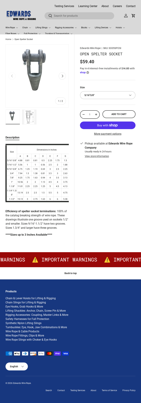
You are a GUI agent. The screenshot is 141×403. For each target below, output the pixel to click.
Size (82, 87)
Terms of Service (109, 390)
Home (8, 39)
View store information (97, 156)
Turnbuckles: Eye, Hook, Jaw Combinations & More (36, 327)
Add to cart (119, 114)
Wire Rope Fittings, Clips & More (25, 335)
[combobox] (79, 15)
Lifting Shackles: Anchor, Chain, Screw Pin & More (36, 310)
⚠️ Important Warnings (63, 259)
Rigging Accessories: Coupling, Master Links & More (37, 314)
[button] (133, 15)
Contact (130, 6)
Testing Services (64, 6)
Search (49, 390)
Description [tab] (12, 137)
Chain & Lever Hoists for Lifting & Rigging (31, 298)
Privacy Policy (128, 390)
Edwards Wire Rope (90, 48)
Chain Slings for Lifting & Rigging (26, 302)
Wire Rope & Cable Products (22, 331)
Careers (117, 6)
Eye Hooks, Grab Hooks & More (24, 306)
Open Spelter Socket (23, 39)
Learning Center (87, 6)
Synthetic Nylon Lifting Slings (23, 323)
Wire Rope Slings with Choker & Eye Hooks (31, 339)
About (105, 6)
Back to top (70, 273)
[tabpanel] (37, 190)
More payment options (107, 133)
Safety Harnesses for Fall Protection (27, 319)
